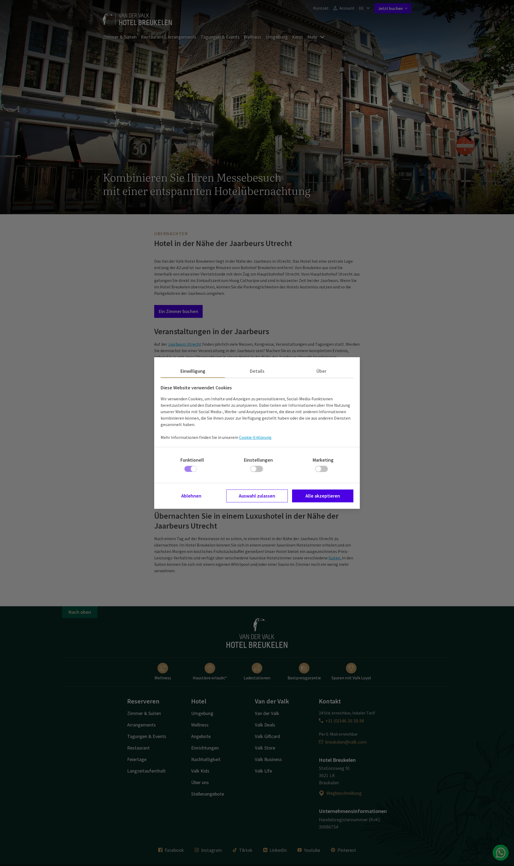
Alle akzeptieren (322, 496)
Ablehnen (191, 496)
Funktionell (192, 460)
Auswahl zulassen (257, 496)
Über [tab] (321, 371)
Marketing (323, 460)
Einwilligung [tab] (192, 371)
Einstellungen (258, 460)
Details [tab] (257, 371)
